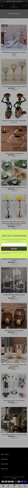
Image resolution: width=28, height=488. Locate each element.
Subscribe (14, 249)
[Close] (26, 231)
